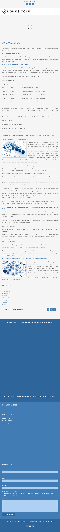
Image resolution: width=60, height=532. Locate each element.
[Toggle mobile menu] (57, 11)
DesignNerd (24, 521)
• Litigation (5, 304)
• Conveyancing (6, 300)
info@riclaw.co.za (10, 423)
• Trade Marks (6, 291)
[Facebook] (48, 309)
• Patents (4, 289)
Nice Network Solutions (49, 521)
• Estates (4, 302)
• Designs (4, 295)
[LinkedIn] (51, 309)
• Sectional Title (6, 297)
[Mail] (54, 309)
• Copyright (5, 293)
